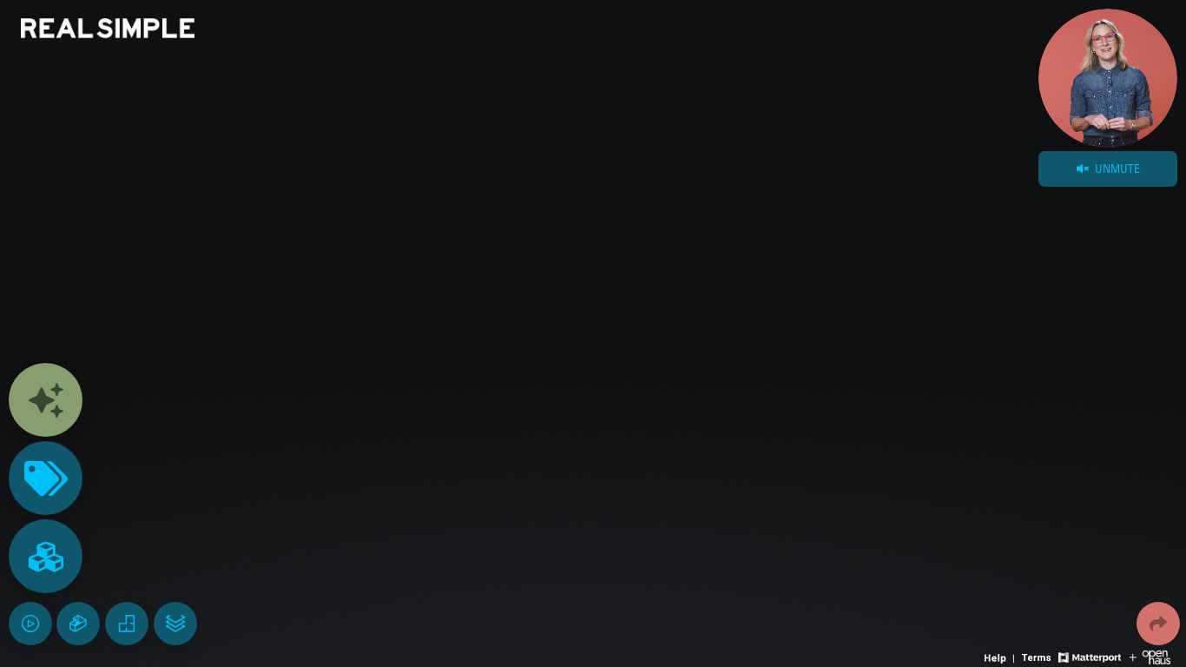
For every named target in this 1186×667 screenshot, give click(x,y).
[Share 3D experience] (1158, 623)
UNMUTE (1115, 168)
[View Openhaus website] (1150, 656)
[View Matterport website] (1089, 656)
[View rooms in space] (45, 556)
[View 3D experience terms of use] (1038, 656)
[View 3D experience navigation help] (1001, 656)
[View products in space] (45, 478)
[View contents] (45, 400)
